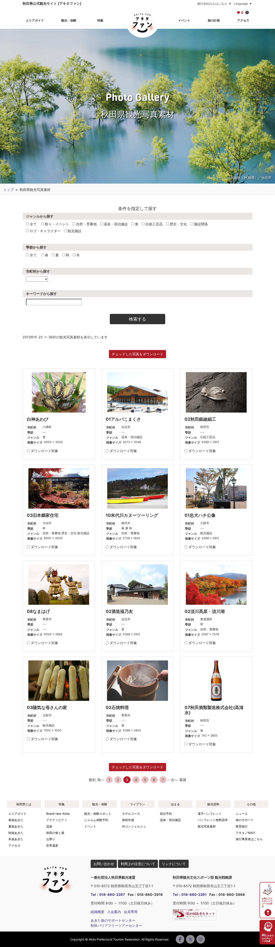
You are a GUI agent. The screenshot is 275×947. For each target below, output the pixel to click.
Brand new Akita (58, 813)
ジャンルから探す (39, 216)
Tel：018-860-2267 (108, 894)
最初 (92, 780)
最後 (182, 780)
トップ (8, 189)
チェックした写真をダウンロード (137, 354)
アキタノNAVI (245, 833)
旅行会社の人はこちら (212, 3)
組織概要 (97, 912)
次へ (174, 780)
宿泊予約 (166, 813)
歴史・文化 (178, 224)
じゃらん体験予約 (96, 820)
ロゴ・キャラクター (45, 231)
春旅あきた (15, 820)
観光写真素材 (207, 826)
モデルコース (131, 813)
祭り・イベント (57, 224)
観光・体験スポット (97, 813)
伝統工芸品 (154, 224)
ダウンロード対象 (44, 451)
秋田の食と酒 (55, 833)
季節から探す (36, 247)
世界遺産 (52, 845)
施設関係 (201, 224)
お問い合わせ (103, 864)
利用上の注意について (138, 864)
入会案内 (114, 912)
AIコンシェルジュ (134, 826)
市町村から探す (38, 271)
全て (33, 224)
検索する (137, 319)
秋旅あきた (15, 833)
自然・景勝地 (86, 224)
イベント (184, 20)
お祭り (50, 839)
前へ (100, 780)
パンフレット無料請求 (213, 820)
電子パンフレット (210, 813)
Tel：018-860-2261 (190, 894)
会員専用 (131, 912)
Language (241, 3)
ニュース (242, 813)
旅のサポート (245, 820)
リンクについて (174, 864)
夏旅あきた (15, 826)
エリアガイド (35, 20)
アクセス (243, 20)
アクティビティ (56, 820)
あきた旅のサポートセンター (113, 920)
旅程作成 (128, 820)
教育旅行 (242, 826)
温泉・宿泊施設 (116, 224)
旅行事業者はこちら (249, 839)
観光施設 (74, 231)
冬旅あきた (15, 839)
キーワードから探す (41, 294)
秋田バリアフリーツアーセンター (116, 925)
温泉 (49, 826)
